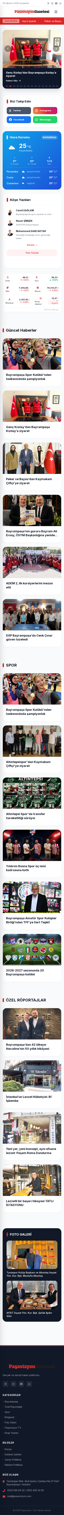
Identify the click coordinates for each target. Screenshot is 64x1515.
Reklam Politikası (14, 1464)
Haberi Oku (12, 80)
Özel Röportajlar (13, 1406)
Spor (7, 1412)
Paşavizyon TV (13, 1427)
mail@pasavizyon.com (19, 1496)
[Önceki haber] (8, 48)
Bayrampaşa (11, 1401)
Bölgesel (9, 1417)
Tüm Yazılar (32, 252)
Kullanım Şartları (13, 1454)
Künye (8, 1449)
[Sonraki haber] (56, 48)
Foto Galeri (10, 1422)
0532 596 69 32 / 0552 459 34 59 (25, 1490)
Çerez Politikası (13, 1459)
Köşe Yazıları (11, 1432)
